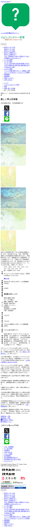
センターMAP (8, 63)
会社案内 (7, 450)
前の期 (7, 278)
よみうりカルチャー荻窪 (11, 84)
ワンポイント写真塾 (23, 72)
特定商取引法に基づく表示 (12, 459)
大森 (18, 65)
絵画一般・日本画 (9, 88)
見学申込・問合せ (7, 420)
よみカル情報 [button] (8, 69)
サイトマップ (8, 461)
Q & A (27, 56)
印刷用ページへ (7, 421)
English (8, 1)
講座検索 (7, 74)
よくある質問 (8, 60)
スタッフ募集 (8, 454)
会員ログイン (14, 33)
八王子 (6, 65)
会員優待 (7, 58)
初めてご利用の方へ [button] (10, 53)
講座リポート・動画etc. (20, 71)
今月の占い (13, 72)
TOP (2, 1)
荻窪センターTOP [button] (9, 47)
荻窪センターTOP (9, 49)
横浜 (24, 65)
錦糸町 (22, 63)
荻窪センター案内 (9, 51)
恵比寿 (18, 63)
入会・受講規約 (9, 56)
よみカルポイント (15, 58)
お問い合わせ (8, 80)
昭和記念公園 (13, 65)
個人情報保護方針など (11, 457)
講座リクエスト (9, 78)
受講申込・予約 (5, 416)
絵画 (5, 86)
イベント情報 (8, 71)
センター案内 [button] (8, 62)
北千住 (27, 63)
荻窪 (14, 63)
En (4, 1)
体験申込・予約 (5, 418)
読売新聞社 (7, 455)
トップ (6, 83)
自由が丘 (8, 67)
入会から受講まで (19, 56)
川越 (13, 67)
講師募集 (7, 76)
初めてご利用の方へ (10, 54)
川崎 (21, 65)
